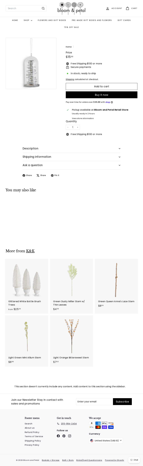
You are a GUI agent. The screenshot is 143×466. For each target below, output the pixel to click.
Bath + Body (68, 460)
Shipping (70, 79)
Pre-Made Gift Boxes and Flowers (92, 20)
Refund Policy (32, 432)
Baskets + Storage (50, 460)
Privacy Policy (32, 444)
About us (29, 427)
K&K (30, 251)
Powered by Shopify (114, 460)
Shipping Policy (33, 440)
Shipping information (37, 157)
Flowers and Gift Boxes (52, 20)
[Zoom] (31, 63)
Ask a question (33, 165)
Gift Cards (124, 20)
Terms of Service (34, 436)
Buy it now (101, 95)
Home (15, 20)
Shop (27, 20)
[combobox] (26, 8)
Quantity (71, 121)
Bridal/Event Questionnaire (89, 460)
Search (28, 423)
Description (30, 148)
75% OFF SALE (71, 27)
